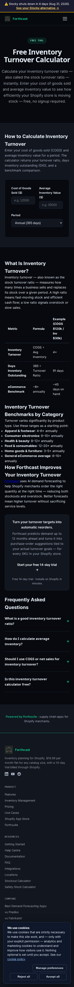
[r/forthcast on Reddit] (19, 774)
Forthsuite (11, 825)
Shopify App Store (17, 818)
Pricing (9, 806)
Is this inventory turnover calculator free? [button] (26, 682)
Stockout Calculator (18, 880)
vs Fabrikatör (13, 918)
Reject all (24, 976)
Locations (11, 874)
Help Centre (12, 850)
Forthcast (12, 481)
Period (15, 215)
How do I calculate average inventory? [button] (27, 641)
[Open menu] (65, 18)
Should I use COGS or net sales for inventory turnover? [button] (32, 661)
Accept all (53, 976)
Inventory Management (20, 800)
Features (10, 794)
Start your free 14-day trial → (37, 567)
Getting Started (15, 844)
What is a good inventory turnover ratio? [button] (33, 621)
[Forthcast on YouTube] (13, 774)
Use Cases (12, 812)
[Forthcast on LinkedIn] (6, 774)
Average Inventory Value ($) (50, 192)
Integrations (13, 868)
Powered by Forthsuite (21, 716)
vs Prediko (12, 912)
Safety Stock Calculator (20, 887)
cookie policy (16, 959)
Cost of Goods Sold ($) (21, 190)
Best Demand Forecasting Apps (26, 906)
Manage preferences (49, 967)
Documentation (15, 856)
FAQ (7, 862)
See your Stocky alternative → (37, 8)
